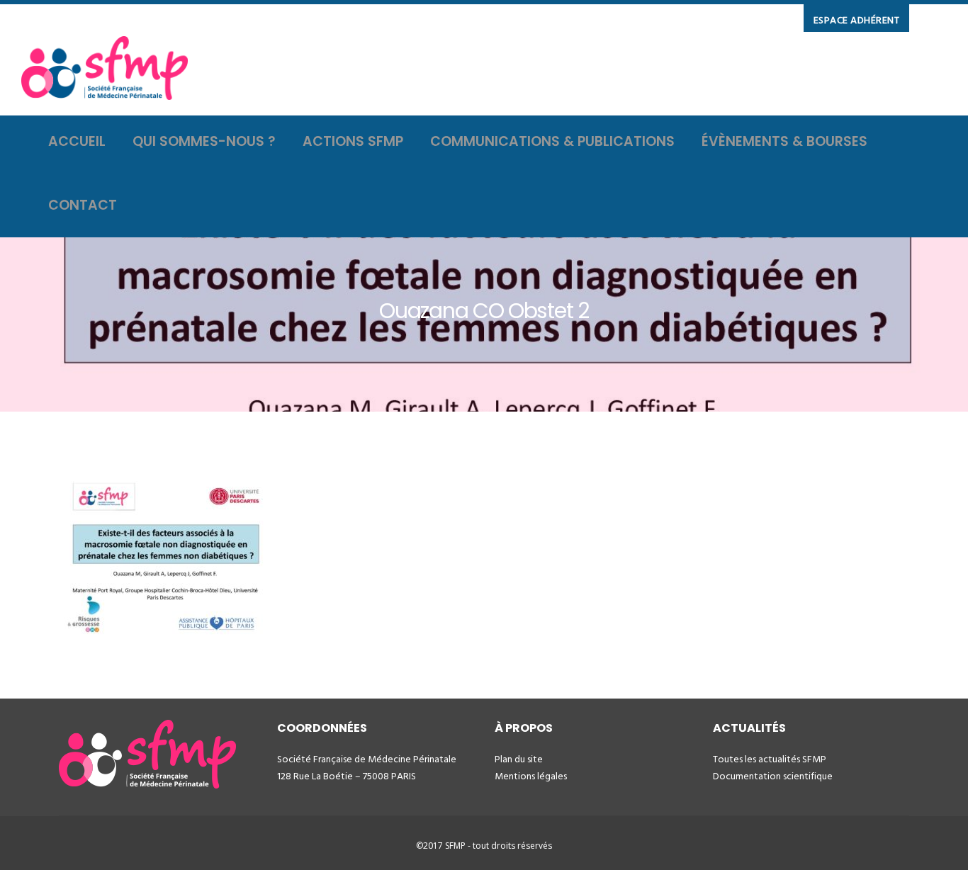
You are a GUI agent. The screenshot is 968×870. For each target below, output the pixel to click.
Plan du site (519, 759)
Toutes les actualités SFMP (769, 759)
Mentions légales (531, 776)
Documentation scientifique (773, 776)
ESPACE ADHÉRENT (857, 20)
